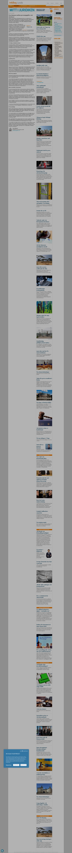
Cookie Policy (8, 762)
